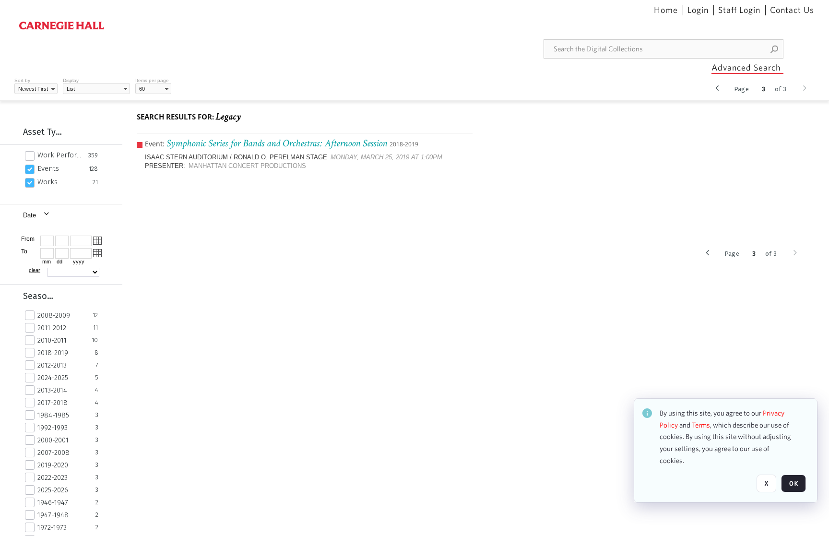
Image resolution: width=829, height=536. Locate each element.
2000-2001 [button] (53, 440)
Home (666, 10)
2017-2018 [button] (52, 402)
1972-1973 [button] (52, 527)
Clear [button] (34, 270)
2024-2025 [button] (52, 377)
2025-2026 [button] (52, 490)
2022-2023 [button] (52, 477)
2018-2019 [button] (52, 352)
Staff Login (739, 10)
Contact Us (792, 10)
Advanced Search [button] (746, 67)
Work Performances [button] (60, 155)
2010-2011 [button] (52, 340)
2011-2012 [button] (51, 327)
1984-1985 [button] (53, 415)
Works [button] (47, 182)
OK (793, 483)
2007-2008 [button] (53, 452)
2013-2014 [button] (52, 390)
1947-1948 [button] (53, 515)
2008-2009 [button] (53, 315)
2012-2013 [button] (52, 365)
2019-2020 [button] (52, 465)
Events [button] (48, 168)
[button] (775, 49)
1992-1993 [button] (52, 427)
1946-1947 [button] (52, 502)
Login (698, 10)
